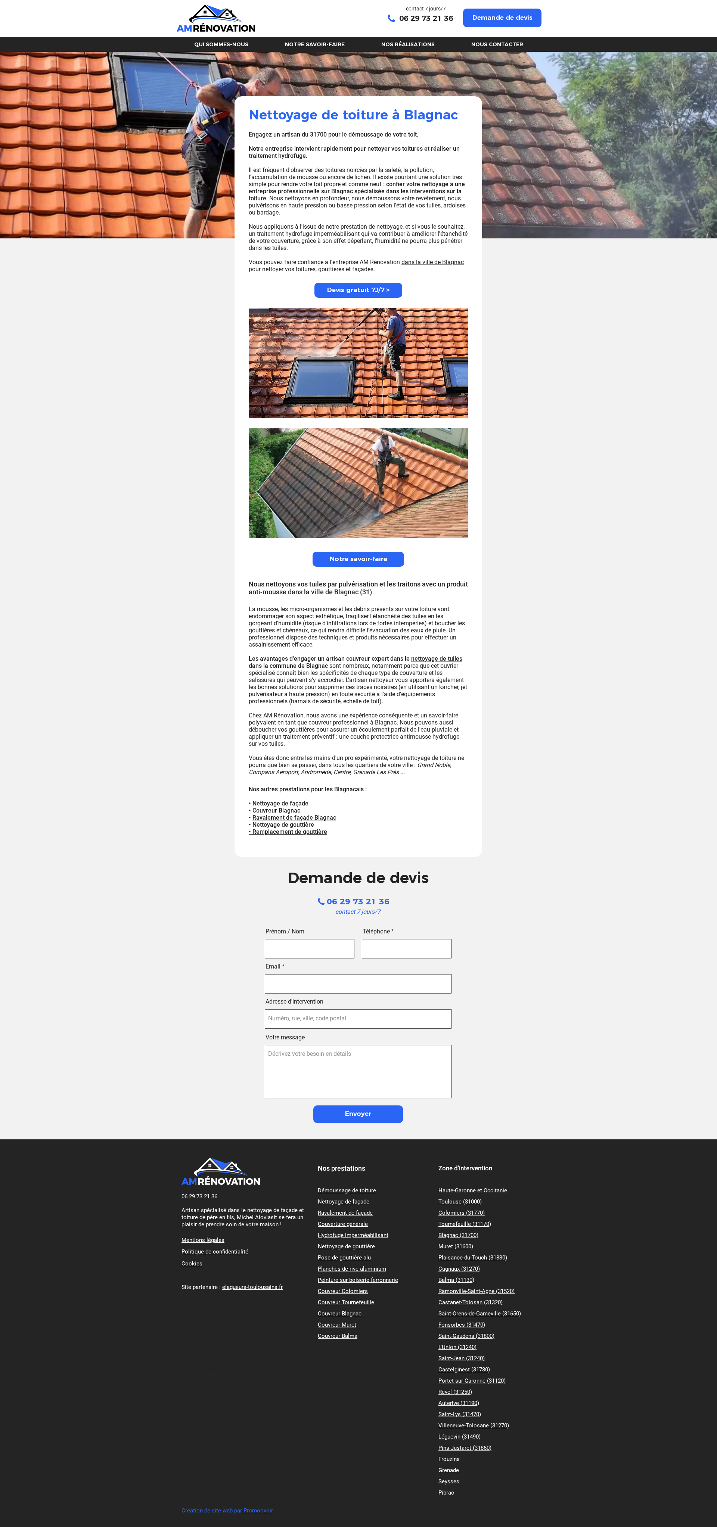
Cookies (191, 1263)
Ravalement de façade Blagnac (294, 817)
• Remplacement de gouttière (288, 831)
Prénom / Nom (285, 932)
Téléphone (376, 932)
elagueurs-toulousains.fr (252, 1287)
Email (273, 967)
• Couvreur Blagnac (274, 810)
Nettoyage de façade (343, 1201)
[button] (502, 18)
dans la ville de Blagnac (432, 262)
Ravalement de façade (345, 1213)
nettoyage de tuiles (436, 658)
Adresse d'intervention (294, 1002)
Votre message (285, 1038)
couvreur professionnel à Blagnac (352, 722)
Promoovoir (258, 1510)
